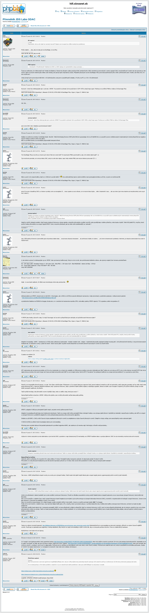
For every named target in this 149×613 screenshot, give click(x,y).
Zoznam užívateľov (74, 11)
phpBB (71, 608)
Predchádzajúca (16, 21)
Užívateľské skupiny (88, 11)
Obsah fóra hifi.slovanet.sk (38, 25)
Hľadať (64, 11)
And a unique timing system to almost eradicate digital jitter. (49, 358)
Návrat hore (6, 56)
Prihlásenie (90, 13)
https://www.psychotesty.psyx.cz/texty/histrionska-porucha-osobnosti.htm (42, 574)
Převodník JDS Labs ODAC (19, 19)
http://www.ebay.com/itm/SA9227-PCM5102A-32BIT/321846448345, (73, 541)
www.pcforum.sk (81, 610)
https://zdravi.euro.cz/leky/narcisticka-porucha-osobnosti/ (37, 571)
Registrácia (99, 11)
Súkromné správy (79, 13)
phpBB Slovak (74, 610)
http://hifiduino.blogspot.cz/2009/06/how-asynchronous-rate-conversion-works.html (65, 525)
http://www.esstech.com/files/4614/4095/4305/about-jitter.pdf (39, 297)
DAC (49, 25)
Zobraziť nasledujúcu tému (137, 29)
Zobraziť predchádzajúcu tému (120, 29)
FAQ (58, 11)
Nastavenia (69, 13)
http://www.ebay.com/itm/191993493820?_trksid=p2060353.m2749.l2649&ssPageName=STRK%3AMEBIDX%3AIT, (100, 543)
